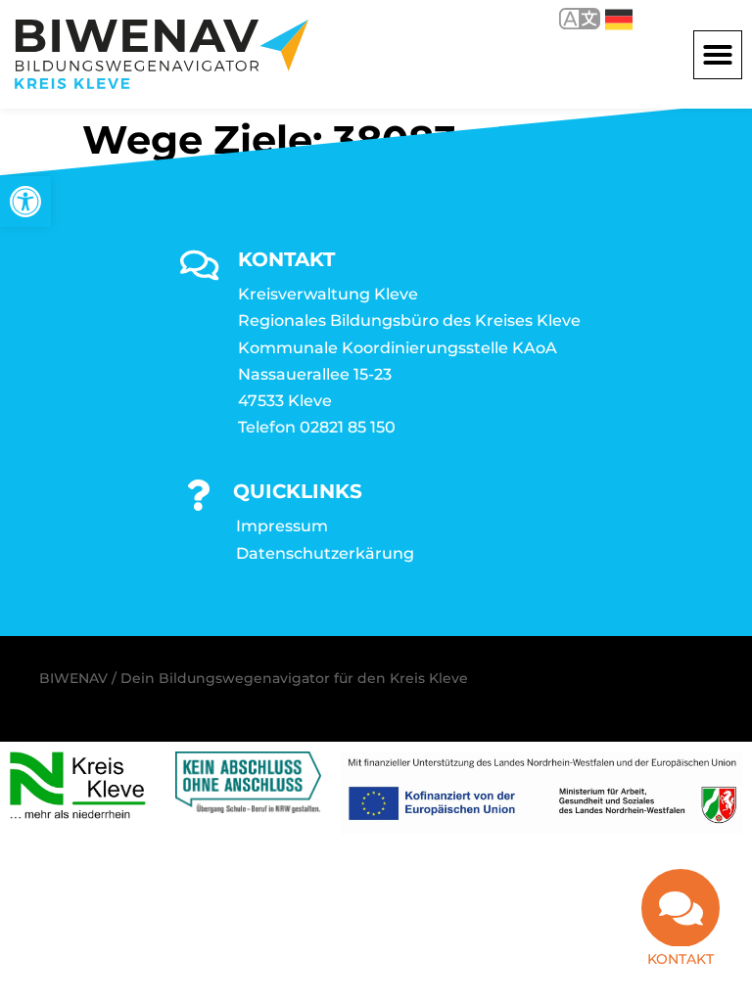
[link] (25, 201)
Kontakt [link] (680, 959)
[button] (717, 54)
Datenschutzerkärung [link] (325, 553)
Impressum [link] (282, 526)
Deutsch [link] (604, 18)
